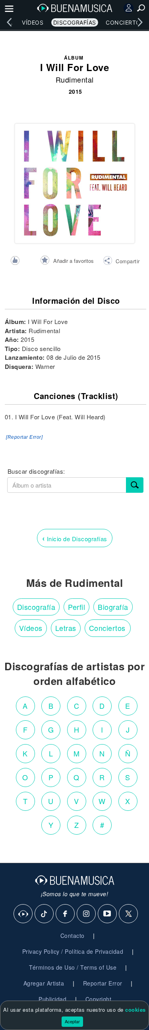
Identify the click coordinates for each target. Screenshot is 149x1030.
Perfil (76, 607)
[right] (140, 22)
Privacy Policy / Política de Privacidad (73, 951)
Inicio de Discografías (74, 538)
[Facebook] (65, 914)
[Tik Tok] (44, 914)
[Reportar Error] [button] (24, 437)
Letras (65, 628)
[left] (9, 22)
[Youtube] (107, 914)
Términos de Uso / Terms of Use (72, 967)
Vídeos (32, 22)
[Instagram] (86, 914)
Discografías (74, 22)
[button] (121, 261)
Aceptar (72, 1021)
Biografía (113, 607)
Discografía (36, 607)
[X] (128, 914)
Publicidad (52, 999)
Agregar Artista (43, 983)
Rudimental (75, 79)
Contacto (72, 935)
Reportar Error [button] (102, 983)
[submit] (134, 485)
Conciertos (125, 22)
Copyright (98, 999)
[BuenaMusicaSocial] (23, 914)
